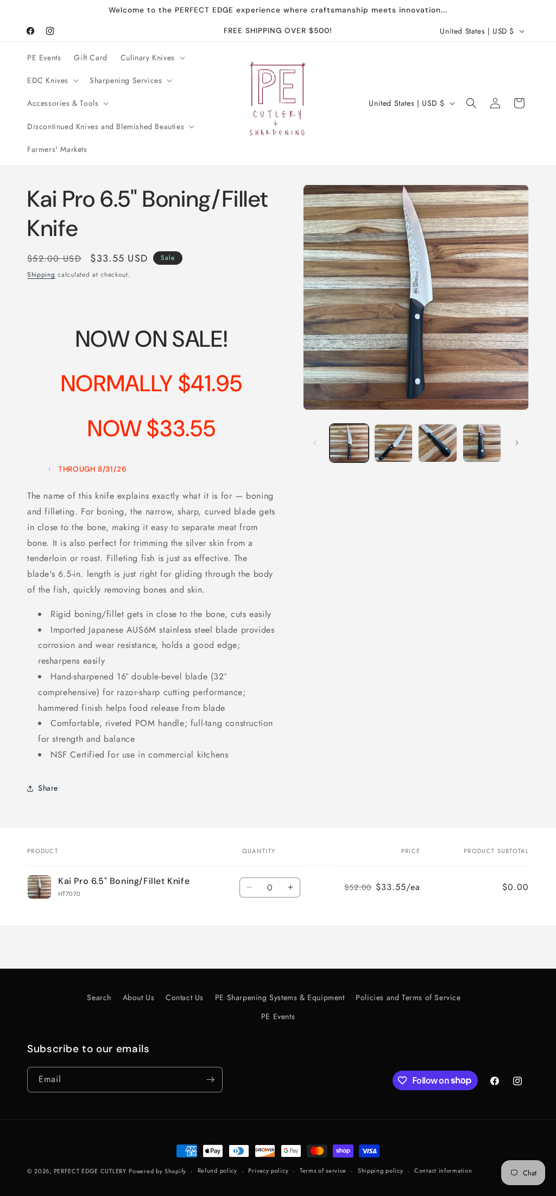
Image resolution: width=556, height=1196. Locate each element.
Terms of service (323, 1170)
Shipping (41, 274)
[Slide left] (315, 443)
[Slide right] (517, 443)
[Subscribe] (210, 1079)
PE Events (278, 1016)
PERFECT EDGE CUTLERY (90, 1171)
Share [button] (48, 788)
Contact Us (185, 997)
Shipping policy (380, 1170)
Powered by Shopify (157, 1171)
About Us (139, 997)
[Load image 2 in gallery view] (393, 443)
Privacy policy (268, 1170)
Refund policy (217, 1170)
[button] (151, 57)
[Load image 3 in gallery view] (437, 443)
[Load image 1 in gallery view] (349, 443)
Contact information (443, 1170)
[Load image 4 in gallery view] (482, 443)
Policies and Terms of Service (408, 997)
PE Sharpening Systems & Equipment (280, 997)
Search (99, 997)
